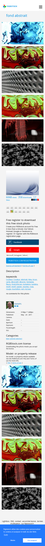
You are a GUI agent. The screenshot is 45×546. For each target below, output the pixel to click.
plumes (26, 286)
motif (8, 286)
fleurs (8, 284)
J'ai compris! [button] (32, 540)
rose (31, 286)
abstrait (24, 279)
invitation (27, 284)
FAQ (8, 363)
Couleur (9, 279)
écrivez (28, 289)
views (14, 197)
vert (22, 289)
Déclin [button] (12, 540)
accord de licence (29, 521)
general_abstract (16, 339)
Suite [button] (6, 535)
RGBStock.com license (18, 343)
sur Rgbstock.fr (27, 523)
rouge (8, 289)
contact (18, 521)
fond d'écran (17, 284)
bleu (30, 279)
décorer (22, 282)
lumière (34, 284)
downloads (27, 197)
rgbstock (12, 6)
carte (8, 282)
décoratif (14, 282)
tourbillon (16, 289)
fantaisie (30, 282)
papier (19, 286)
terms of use (16, 363)
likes (8, 200)
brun (35, 279)
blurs (8, 339)
